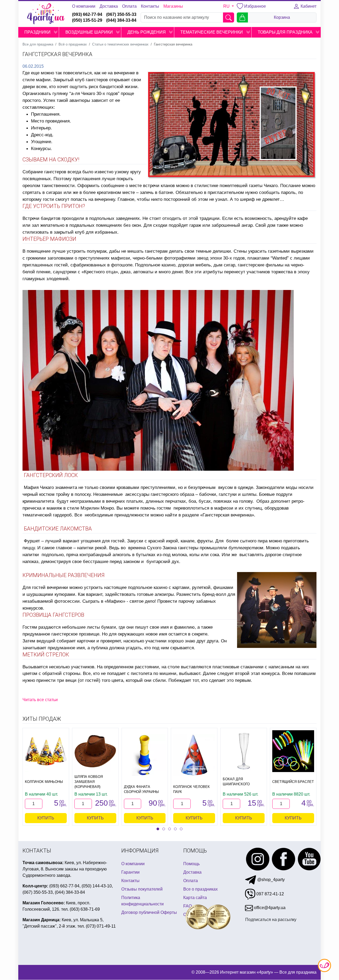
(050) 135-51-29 (87, 20)
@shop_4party (270, 879)
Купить (45, 818)
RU (227, 6)
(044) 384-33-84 (121, 20)
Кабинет (308, 6)
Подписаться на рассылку (270, 919)
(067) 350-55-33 (121, 14)
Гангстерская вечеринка (227, 515)
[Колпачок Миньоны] (46, 751)
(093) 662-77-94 (87, 14)
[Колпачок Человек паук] (194, 755)
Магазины (173, 6)
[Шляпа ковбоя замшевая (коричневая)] (95, 751)
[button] (55, 32)
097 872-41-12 (269, 894)
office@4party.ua (269, 907)
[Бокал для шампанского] (244, 751)
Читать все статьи (40, 699)
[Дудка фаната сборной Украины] (145, 755)
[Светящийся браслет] (293, 751)
